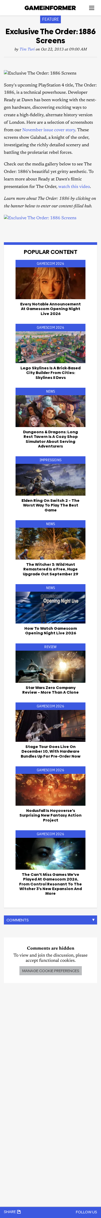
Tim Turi (27, 50)
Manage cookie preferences (50, 970)
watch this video (74, 187)
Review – (50, 690)
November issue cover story (48, 130)
